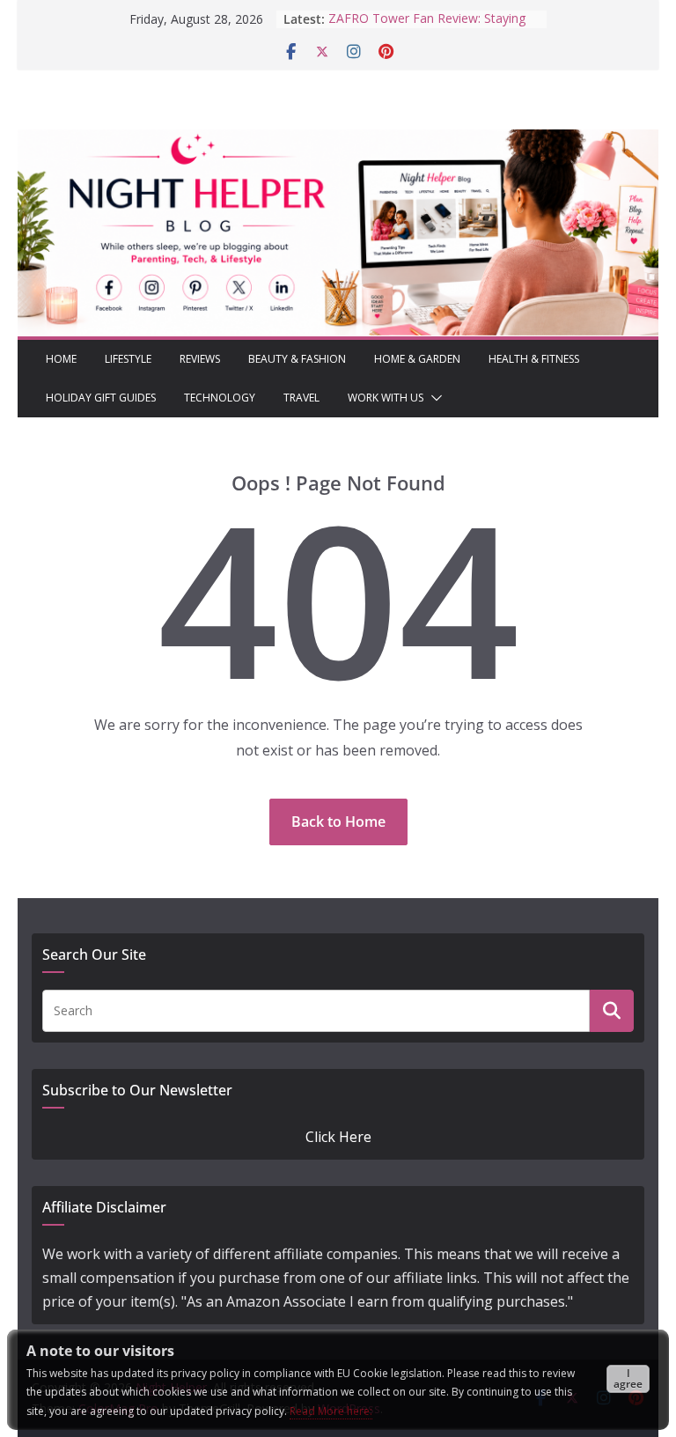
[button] (433, 398)
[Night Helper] (338, 141)
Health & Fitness (534, 358)
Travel (301, 397)
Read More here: (331, 1411)
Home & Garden (417, 358)
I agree (628, 1378)
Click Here (338, 1136)
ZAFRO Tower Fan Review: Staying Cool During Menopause (426, 17)
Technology (219, 397)
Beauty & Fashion (297, 358)
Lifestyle (128, 358)
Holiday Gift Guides (101, 397)
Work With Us (385, 397)
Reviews (200, 358)
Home (61, 358)
